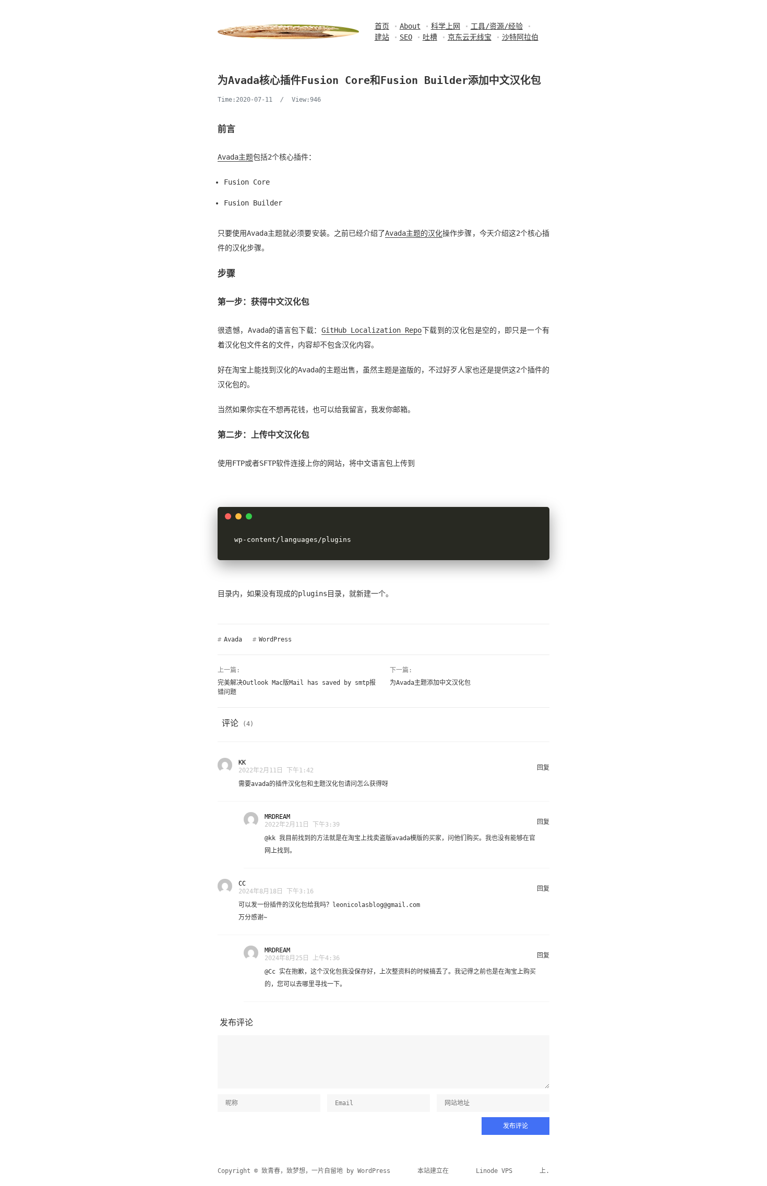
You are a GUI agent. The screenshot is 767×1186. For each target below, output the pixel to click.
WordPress (275, 639)
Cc (271, 971)
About (410, 26)
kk (271, 838)
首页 (382, 26)
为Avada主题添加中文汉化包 (430, 682)
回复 (543, 767)
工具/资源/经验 (497, 26)
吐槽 (430, 37)
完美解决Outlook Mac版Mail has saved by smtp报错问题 (297, 687)
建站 (382, 37)
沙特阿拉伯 (520, 37)
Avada (233, 639)
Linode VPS (494, 1171)
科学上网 (445, 26)
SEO (406, 37)
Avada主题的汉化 (413, 233)
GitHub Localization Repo (371, 330)
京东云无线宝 (470, 37)
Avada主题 (235, 157)
